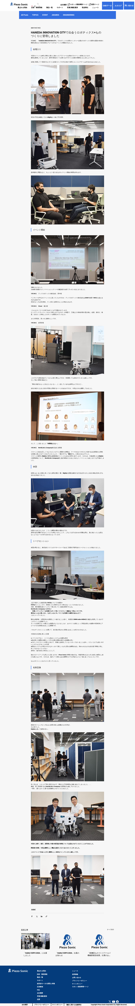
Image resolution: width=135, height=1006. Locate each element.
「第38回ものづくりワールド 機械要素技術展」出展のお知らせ (99, 954)
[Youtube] (113, 1001)
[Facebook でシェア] (32, 916)
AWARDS (55, 15)
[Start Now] (2, 995)
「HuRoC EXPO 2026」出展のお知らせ (67, 954)
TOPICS (35, 15)
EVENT (45, 15)
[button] (36, 7)
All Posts (24, 15)
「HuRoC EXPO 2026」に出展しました (35, 954)
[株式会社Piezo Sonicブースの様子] (35, 941)
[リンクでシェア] (46, 916)
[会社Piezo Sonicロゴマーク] (67, 941)
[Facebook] (117, 1001)
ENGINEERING (68, 15)
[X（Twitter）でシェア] (37, 916)
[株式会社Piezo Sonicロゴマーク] (99, 941)
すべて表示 (110, 929)
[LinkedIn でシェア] (41, 916)
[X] (110, 1001)
